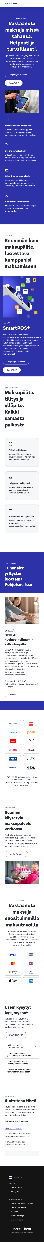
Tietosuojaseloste (18, 1207)
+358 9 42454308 (13, 1128)
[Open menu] (41, 4)
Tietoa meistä (16, 1187)
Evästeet (14, 1212)
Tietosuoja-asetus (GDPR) (21, 1203)
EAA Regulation (16, 1220)
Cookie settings (17, 1216)
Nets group (15, 1191)
